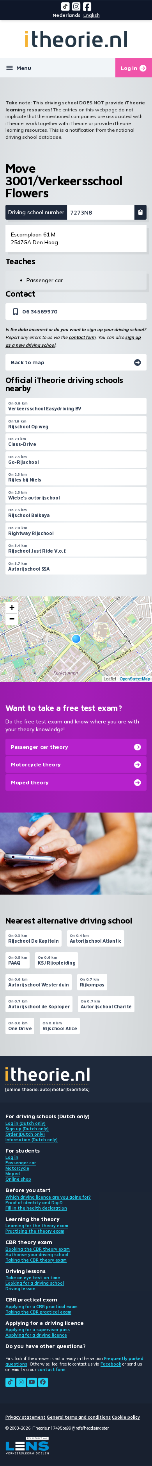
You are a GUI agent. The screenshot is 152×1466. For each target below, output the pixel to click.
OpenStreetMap (135, 679)
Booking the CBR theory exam (37, 1249)
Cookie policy (126, 1417)
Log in (11, 1157)
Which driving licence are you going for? (48, 1197)
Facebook (111, 1364)
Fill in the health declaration (36, 1208)
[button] (76, 639)
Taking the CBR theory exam (36, 1260)
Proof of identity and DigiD (34, 1202)
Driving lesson (20, 1288)
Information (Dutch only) (31, 1139)
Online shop (18, 1179)
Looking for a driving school (34, 1283)
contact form (82, 337)
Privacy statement (25, 1417)
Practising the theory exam (34, 1231)
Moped (12, 1173)
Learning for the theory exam (36, 1225)
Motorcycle (17, 1168)
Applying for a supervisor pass (37, 1329)
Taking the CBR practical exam (38, 1312)
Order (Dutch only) (25, 1134)
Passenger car (20, 1162)
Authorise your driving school (36, 1254)
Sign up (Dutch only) (27, 1128)
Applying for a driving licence (36, 1335)
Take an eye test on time (32, 1277)
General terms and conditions (79, 1417)
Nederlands (67, 15)
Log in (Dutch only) (25, 1123)
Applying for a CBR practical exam (41, 1306)
